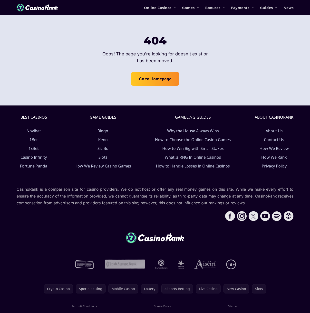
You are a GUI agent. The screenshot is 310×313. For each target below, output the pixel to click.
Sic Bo (102, 148)
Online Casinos (157, 7)
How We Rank (274, 157)
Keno (103, 139)
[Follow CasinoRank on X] (253, 216)
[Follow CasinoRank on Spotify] (277, 216)
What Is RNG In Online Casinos (193, 157)
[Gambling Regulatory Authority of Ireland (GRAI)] (84, 264)
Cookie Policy (162, 306)
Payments (240, 7)
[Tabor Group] (180, 264)
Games (188, 7)
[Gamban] (161, 264)
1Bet (33, 139)
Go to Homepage (155, 79)
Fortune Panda (33, 166)
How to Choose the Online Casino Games (193, 139)
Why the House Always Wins (193, 131)
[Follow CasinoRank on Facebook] (230, 216)
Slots (102, 157)
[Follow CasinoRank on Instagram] (242, 216)
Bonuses (212, 7)
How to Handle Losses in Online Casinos (193, 166)
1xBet (34, 148)
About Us (274, 131)
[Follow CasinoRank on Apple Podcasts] (288, 216)
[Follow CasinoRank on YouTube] (265, 216)
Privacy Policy (274, 166)
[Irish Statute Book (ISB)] (125, 264)
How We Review (274, 148)
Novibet (34, 131)
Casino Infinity (33, 157)
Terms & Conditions (84, 306)
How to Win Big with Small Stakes (193, 148)
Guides (266, 7)
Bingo (102, 131)
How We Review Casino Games (103, 166)
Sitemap (233, 306)
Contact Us (274, 139)
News (288, 7)
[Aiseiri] (205, 264)
